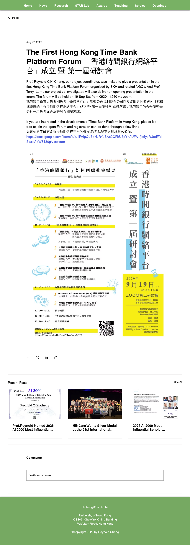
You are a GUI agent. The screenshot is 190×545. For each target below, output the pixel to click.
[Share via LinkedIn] (46, 357)
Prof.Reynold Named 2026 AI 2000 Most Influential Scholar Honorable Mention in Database (34, 427)
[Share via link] (55, 357)
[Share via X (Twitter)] (37, 357)
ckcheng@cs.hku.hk (95, 507)
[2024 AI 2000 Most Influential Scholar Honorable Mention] (155, 404)
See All (178, 381)
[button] (61, 5)
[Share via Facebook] (28, 357)
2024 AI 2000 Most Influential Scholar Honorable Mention (148, 427)
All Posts (13, 17)
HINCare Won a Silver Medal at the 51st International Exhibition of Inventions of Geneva (95, 427)
